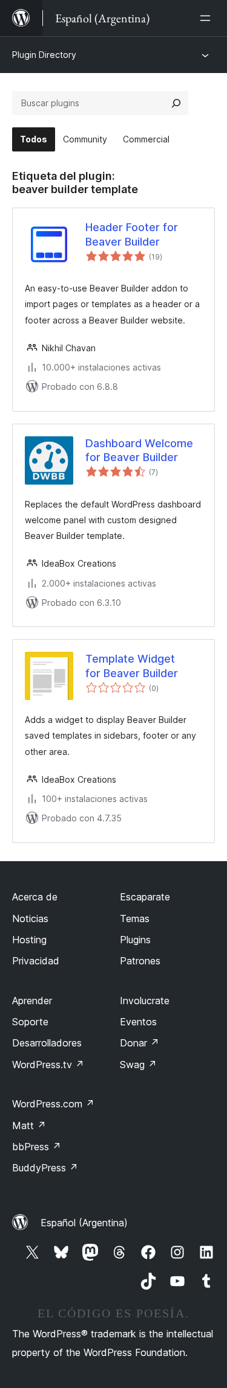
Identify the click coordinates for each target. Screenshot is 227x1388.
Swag (138, 1065)
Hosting (29, 940)
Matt (29, 1125)
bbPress (36, 1147)
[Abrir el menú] (207, 18)
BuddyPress (45, 1168)
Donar (139, 1043)
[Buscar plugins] (176, 103)
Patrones (140, 961)
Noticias (30, 918)
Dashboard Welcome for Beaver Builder (139, 450)
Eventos (138, 1022)
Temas (135, 918)
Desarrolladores (47, 1043)
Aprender (32, 1001)
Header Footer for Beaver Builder (131, 234)
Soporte (30, 1022)
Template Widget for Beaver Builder (131, 665)
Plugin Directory (44, 54)
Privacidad (35, 961)
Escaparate (145, 897)
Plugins (135, 940)
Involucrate (144, 1001)
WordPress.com (53, 1104)
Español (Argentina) (84, 1223)
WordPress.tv (48, 1065)
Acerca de (35, 897)
